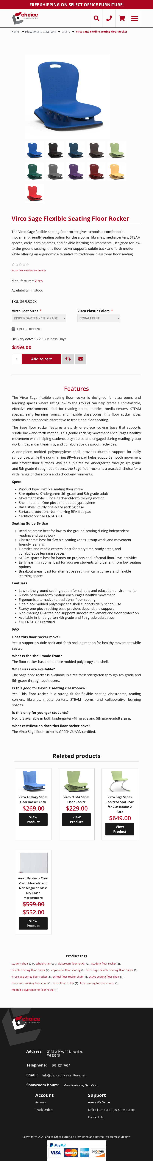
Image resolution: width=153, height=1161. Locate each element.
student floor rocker (103, 963)
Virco (39, 281)
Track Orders (44, 1110)
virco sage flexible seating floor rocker (109, 970)
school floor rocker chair (68, 976)
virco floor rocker (63, 983)
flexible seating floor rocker (28, 970)
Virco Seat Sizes (25, 311)
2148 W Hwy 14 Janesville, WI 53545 (65, 1053)
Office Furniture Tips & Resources (111, 1110)
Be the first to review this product (29, 270)
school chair (43, 963)
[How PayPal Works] (76, 1150)
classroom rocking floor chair (30, 983)
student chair (20, 963)
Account (41, 1102)
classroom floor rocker (72, 963)
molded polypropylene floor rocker (33, 989)
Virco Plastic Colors (93, 311)
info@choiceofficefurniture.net (63, 1075)
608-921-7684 (60, 1065)
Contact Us (96, 1117)
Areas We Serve (99, 1102)
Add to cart (41, 358)
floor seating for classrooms (97, 983)
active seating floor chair (104, 976)
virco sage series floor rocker (29, 976)
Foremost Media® (119, 1137)
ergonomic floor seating (66, 970)
